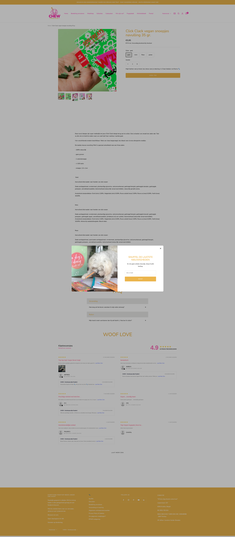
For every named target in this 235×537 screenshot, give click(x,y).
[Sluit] (160, 248)
